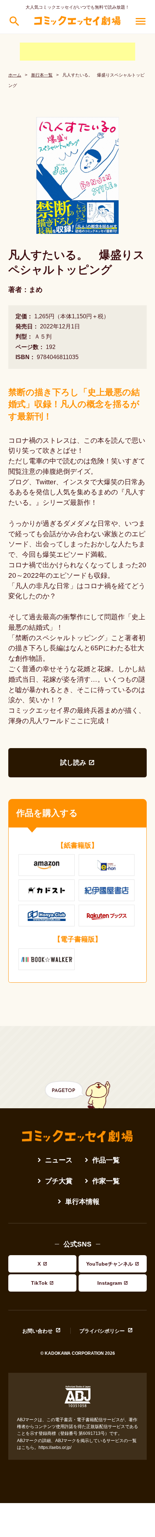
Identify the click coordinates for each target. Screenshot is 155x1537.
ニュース (58, 1160)
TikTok (39, 1283)
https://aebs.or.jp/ (55, 1447)
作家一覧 (106, 1181)
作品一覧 (106, 1160)
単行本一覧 (42, 75)
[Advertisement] (77, 52)
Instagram (109, 1283)
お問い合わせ (37, 1330)
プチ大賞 (58, 1181)
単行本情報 (82, 1201)
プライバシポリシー (102, 1330)
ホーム (14, 75)
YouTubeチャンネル (109, 1264)
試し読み (73, 762)
